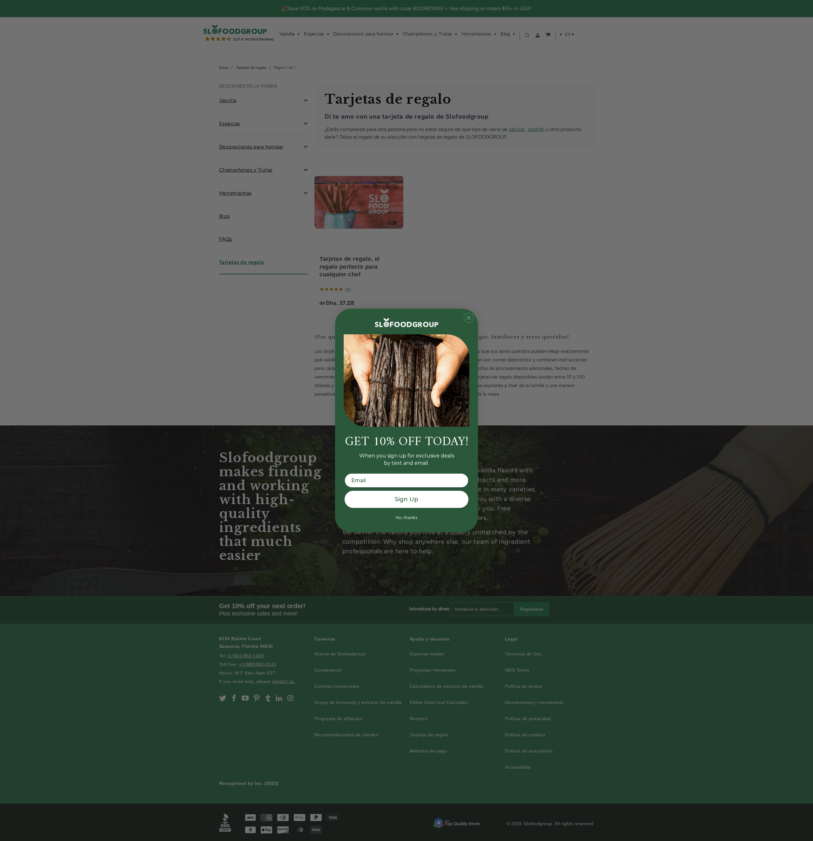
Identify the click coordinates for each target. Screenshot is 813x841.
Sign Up (406, 499)
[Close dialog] (468, 317)
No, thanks (406, 517)
